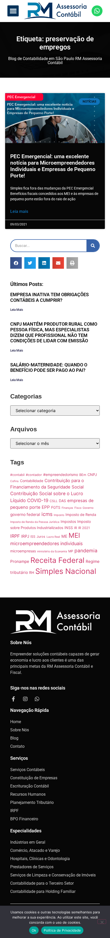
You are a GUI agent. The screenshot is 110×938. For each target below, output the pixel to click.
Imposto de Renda (80, 514)
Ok (34, 930)
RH (31, 572)
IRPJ (25, 536)
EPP (46, 507)
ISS (32, 536)
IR (75, 528)
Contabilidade (31, 480)
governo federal (25, 514)
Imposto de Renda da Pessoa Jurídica (34, 522)
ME (64, 536)
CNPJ (92, 474)
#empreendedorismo (60, 474)
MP (70, 551)
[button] (13, 11)
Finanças (67, 508)
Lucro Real (53, 536)
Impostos (68, 521)
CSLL (54, 501)
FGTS (55, 507)
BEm (82, 475)
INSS (68, 527)
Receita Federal (57, 560)
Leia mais (19, 211)
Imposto (59, 515)
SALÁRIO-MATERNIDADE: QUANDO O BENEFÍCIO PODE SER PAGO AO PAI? (48, 367)
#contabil (17, 475)
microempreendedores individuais (46, 543)
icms (46, 514)
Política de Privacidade (62, 930)
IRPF (15, 536)
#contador (34, 475)
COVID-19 (37, 500)
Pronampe (19, 561)
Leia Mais (16, 310)
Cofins (14, 481)
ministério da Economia (52, 551)
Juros (41, 536)
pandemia (85, 551)
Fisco (77, 508)
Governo (88, 508)
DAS (62, 500)
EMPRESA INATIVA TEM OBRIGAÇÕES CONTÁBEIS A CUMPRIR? (49, 297)
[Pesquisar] (92, 246)
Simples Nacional (65, 571)
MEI (74, 535)
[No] (101, 921)
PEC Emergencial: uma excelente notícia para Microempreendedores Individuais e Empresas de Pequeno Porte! (52, 166)
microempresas (23, 551)
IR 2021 (84, 528)
